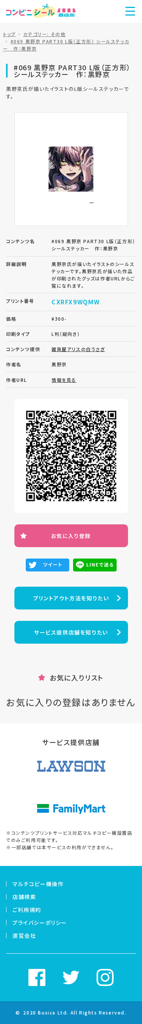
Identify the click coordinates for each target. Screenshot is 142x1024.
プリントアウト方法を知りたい (71, 598)
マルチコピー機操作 (38, 884)
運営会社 (24, 935)
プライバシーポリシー (39, 922)
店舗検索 (24, 897)
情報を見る (63, 380)
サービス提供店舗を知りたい (71, 632)
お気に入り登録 (71, 536)
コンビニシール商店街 (41, 11)
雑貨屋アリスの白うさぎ (78, 349)
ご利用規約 (26, 909)
